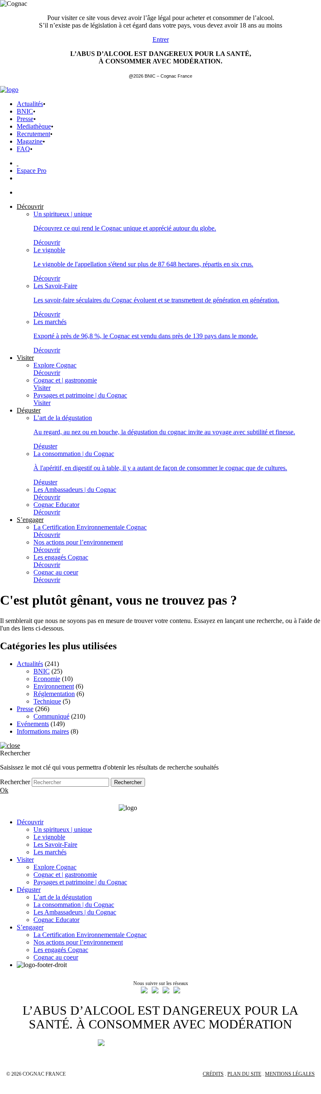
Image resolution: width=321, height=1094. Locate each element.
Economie (46, 678)
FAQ (23, 148)
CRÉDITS (213, 1074)
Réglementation (54, 693)
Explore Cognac (54, 867)
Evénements (33, 723)
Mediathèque (34, 126)
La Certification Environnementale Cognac (90, 934)
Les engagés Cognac (60, 949)
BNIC (25, 111)
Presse (25, 118)
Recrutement (33, 133)
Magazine (30, 141)
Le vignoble (49, 837)
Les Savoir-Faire (55, 844)
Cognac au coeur (55, 957)
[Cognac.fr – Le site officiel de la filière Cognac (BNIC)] (9, 89)
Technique (47, 701)
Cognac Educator (56, 919)
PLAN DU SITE (244, 1074)
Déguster (29, 889)
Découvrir (30, 822)
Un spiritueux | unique (62, 829)
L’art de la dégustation (62, 897)
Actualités (30, 103)
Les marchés (49, 852)
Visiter (25, 859)
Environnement (53, 686)
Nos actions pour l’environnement (78, 942)
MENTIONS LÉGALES (290, 1074)
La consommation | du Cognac (73, 904)
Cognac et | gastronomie (65, 874)
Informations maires (43, 731)
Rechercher (15, 781)
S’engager (30, 927)
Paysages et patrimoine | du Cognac (80, 882)
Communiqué (51, 716)
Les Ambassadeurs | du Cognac (74, 912)
